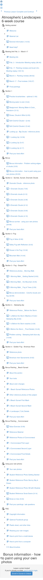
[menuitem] (1, 5)
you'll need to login (30, 570)
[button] (1, 2)
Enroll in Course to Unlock (21, 573)
